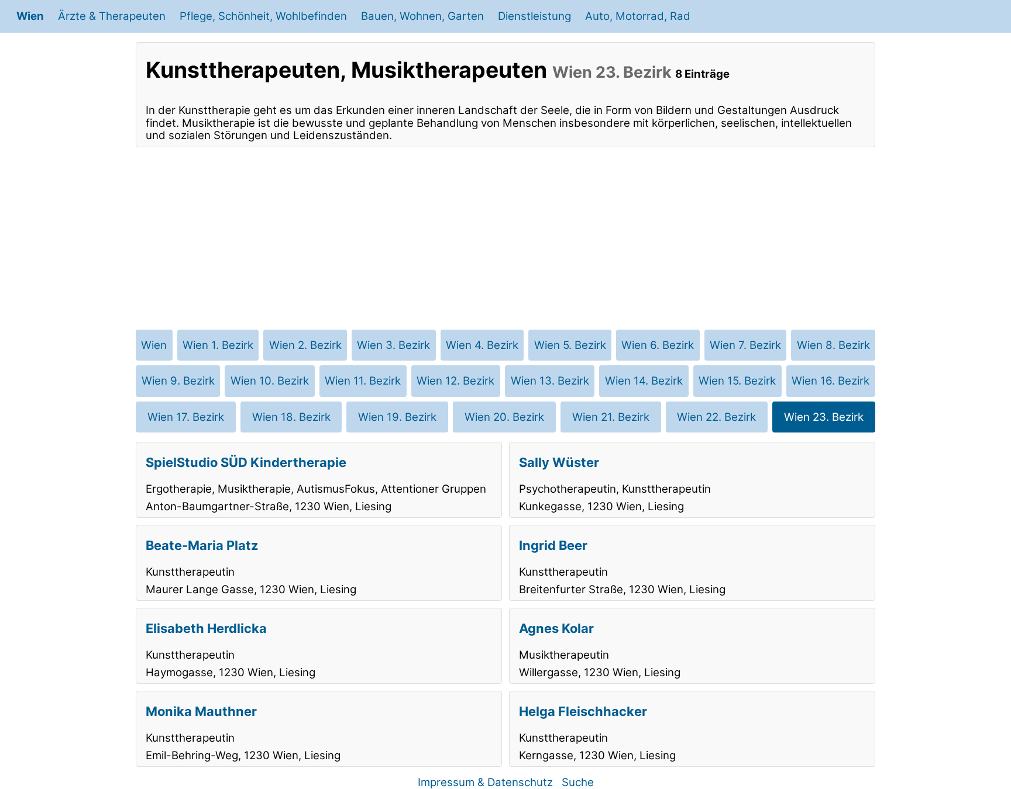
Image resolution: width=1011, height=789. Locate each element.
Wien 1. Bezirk (218, 345)
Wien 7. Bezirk (745, 345)
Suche (578, 782)
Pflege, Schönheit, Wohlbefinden (263, 16)
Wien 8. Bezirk (833, 345)
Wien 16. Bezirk (830, 380)
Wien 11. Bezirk (363, 380)
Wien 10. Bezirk (270, 380)
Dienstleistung (534, 16)
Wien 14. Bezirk (644, 380)
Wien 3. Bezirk (393, 345)
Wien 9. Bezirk (178, 380)
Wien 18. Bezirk (291, 417)
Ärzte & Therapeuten (112, 16)
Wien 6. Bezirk (657, 345)
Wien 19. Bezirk (397, 417)
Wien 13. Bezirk (550, 380)
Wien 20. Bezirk (504, 417)
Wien (30, 16)
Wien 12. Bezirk (455, 380)
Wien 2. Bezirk (305, 345)
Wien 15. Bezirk (737, 380)
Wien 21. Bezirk (610, 417)
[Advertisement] (505, 238)
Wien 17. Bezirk (185, 417)
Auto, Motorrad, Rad (637, 16)
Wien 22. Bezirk (716, 417)
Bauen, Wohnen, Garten (422, 16)
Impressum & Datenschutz (485, 782)
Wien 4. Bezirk (482, 345)
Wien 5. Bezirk (570, 345)
